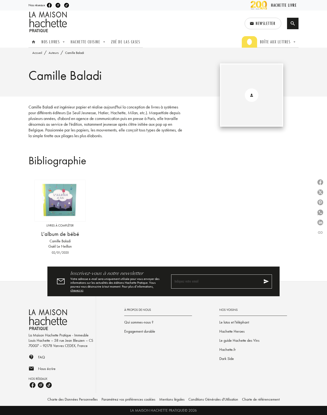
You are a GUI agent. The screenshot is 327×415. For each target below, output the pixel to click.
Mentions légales (172, 399)
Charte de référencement (261, 399)
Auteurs (54, 53)
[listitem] (49, 5)
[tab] (33, 42)
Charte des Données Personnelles (72, 399)
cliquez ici (76, 290)
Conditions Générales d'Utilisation (213, 399)
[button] (263, 23)
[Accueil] (48, 22)
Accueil (37, 53)
